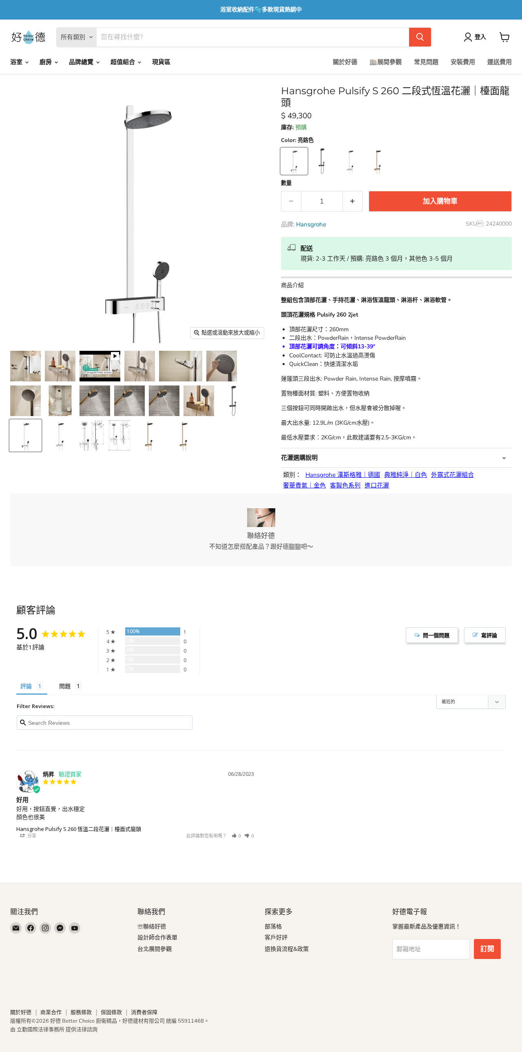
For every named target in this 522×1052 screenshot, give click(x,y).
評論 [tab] (26, 686)
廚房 (46, 62)
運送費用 (499, 62)
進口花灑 (377, 485)
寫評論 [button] (489, 635)
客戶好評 (276, 937)
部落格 (273, 926)
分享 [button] (31, 836)
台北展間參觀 (154, 949)
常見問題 (426, 62)
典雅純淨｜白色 (405, 475)
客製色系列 (345, 485)
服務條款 (81, 1012)
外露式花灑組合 (452, 475)
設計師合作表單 (157, 937)
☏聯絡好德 (151, 926)
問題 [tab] (65, 686)
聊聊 (295, 547)
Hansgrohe (311, 224)
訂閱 (487, 949)
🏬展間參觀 (385, 62)
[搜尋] (420, 37)
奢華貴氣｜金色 (304, 485)
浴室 (17, 62)
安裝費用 (463, 62)
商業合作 (51, 1012)
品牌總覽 (82, 62)
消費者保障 (144, 1012)
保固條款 (111, 1012)
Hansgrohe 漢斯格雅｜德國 (342, 475)
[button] (236, 836)
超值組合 (124, 62)
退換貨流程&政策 (287, 949)
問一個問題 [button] (436, 635)
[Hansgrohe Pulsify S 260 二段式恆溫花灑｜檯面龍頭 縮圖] (25, 366)
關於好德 (345, 62)
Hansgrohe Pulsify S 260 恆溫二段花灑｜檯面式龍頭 (78, 829)
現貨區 (161, 62)
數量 (286, 183)
